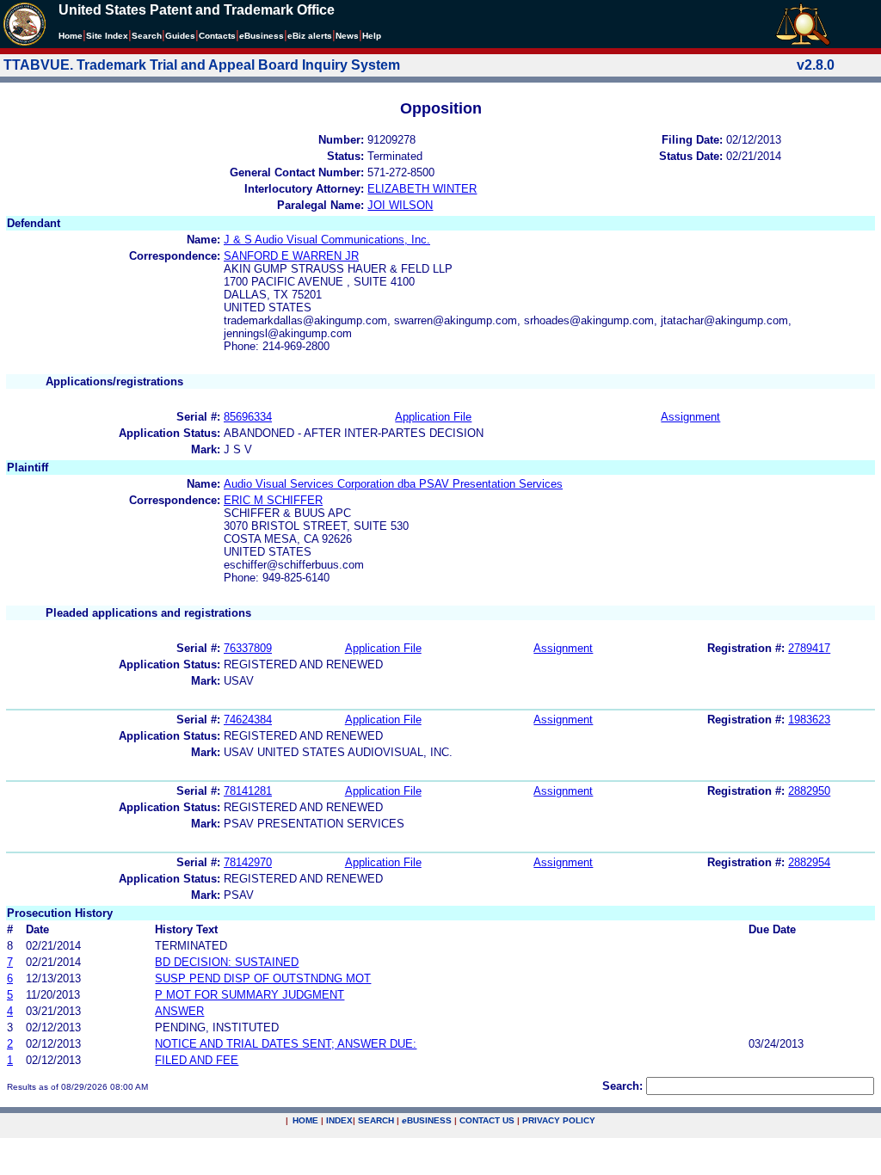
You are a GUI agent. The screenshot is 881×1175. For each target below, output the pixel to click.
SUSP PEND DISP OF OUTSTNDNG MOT (263, 978)
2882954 (809, 862)
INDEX (339, 1120)
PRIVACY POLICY (558, 1120)
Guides (180, 35)
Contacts (217, 35)
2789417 (809, 648)
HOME (305, 1120)
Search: (622, 1086)
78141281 (248, 790)
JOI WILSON (400, 205)
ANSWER (179, 1011)
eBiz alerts (309, 35)
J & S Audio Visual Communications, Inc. (327, 239)
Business (261, 35)
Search (147, 35)
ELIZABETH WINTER (422, 188)
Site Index (107, 35)
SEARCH (376, 1120)
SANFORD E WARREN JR (291, 255)
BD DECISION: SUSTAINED (227, 962)
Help (371, 35)
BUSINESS (427, 1120)
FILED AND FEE (196, 1060)
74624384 (248, 719)
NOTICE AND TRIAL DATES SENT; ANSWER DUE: (285, 1043)
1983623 (809, 719)
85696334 (248, 416)
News (347, 35)
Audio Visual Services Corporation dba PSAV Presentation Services (393, 483)
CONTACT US (486, 1120)
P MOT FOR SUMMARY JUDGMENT (249, 994)
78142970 (248, 862)
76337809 (248, 648)
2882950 (809, 790)
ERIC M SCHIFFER (273, 500)
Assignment (690, 416)
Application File (433, 416)
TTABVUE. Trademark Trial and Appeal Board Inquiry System (201, 65)
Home (71, 35)
